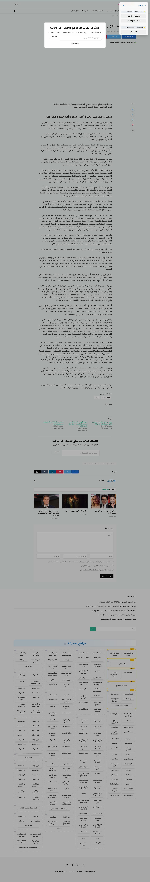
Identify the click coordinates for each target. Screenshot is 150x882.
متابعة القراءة (75, 43)
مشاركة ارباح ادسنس (134, 20)
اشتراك (54, 37)
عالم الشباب (134, 31)
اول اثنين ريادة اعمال (134, 16)
